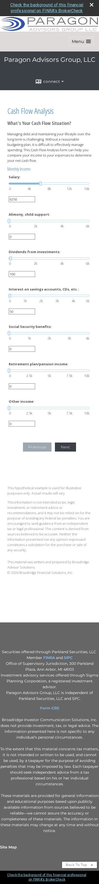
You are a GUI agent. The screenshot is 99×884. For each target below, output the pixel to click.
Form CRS (49, 708)
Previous (37, 447)
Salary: (15, 177)
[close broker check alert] (91, 5)
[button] (81, 41)
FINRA (49, 657)
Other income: (21, 401)
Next (65, 447)
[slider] (49, 184)
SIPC (68, 657)
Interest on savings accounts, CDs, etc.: (44, 289)
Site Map (8, 847)
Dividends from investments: (34, 252)
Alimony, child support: (29, 214)
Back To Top (77, 865)
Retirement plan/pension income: (38, 364)
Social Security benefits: (30, 326)
